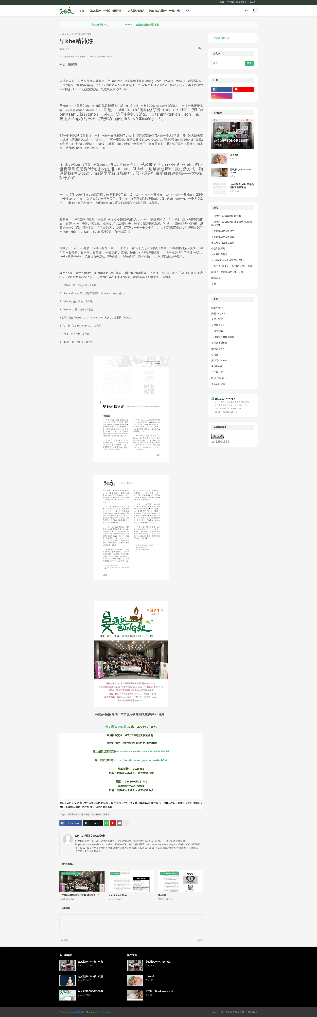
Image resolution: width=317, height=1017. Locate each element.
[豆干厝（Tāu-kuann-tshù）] (219, 173)
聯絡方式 (254, 2)
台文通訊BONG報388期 (90, 961)
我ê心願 (162, 894)
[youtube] (243, 89)
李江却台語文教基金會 (237, 2)
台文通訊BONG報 (220, 38)
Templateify (77, 1012)
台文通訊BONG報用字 (222, 230)
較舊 (199, 940)
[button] (246, 10)
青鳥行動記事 (218, 383)
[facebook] (221, 89)
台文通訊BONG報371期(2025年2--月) (80, 894)
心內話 (214, 354)
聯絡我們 (253, 1012)
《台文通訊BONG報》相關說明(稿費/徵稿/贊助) (231, 223)
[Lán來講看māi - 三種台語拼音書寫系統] (219, 188)
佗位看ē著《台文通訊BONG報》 (228, 260)
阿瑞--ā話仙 (217, 377)
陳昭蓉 (106, 814)
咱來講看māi (217, 348)
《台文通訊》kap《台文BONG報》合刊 (231, 266)
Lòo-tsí (234, 154)
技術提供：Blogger (225, 398)
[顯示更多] (126, 823)
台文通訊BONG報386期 (90, 991)
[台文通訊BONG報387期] (67, 980)
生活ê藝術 (96, 814)
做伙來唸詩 (217, 307)
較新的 (64, 940)
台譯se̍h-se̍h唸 (219, 342)
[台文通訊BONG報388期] (67, 965)
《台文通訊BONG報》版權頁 (226, 215)
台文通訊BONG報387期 (90, 976)
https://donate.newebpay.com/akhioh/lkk (140, 760)
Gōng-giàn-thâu (118, 894)
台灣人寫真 (217, 319)
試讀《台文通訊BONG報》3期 (164, 10)
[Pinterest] (113, 823)
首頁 (222, 2)
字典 (187, 10)
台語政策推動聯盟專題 (114, 24)
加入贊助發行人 (136, 10)
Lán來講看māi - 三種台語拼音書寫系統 (242, 186)
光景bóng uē (218, 313)
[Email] (119, 823)
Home (214, 1012)
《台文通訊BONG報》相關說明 (104, 10)
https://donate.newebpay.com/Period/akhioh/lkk (143, 751)
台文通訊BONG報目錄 (222, 236)
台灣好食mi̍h (217, 325)
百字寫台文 (217, 372)
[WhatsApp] (106, 823)
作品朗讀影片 (218, 248)
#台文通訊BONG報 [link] (115, 726)
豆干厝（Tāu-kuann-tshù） (241, 171)
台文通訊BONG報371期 (79, 34)
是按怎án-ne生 (219, 360)
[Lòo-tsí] (219, 158)
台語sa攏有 (217, 330)
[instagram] (221, 96)
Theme (106, 1012)
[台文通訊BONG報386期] (67, 995)
